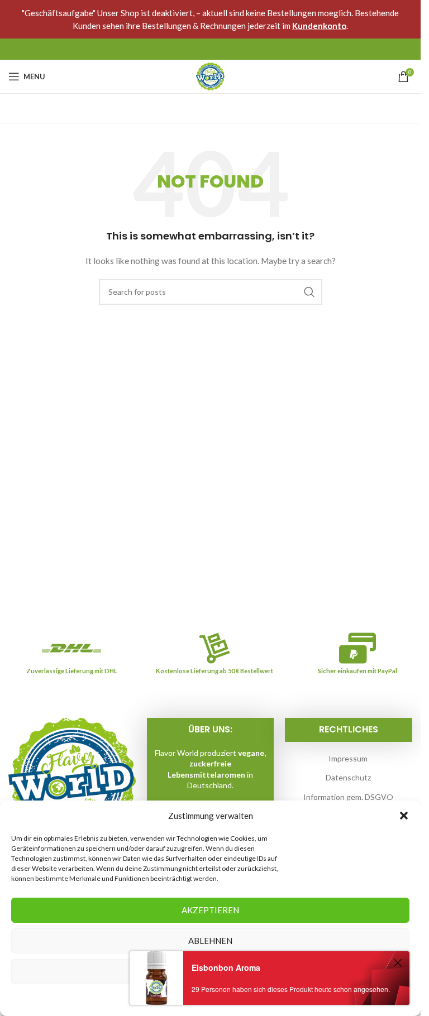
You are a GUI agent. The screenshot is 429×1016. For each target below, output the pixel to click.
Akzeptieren (210, 910)
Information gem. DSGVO (348, 797)
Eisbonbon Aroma (226, 967)
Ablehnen (210, 941)
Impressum (348, 758)
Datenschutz (348, 777)
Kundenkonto (319, 26)
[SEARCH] (309, 292)
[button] (403, 815)
